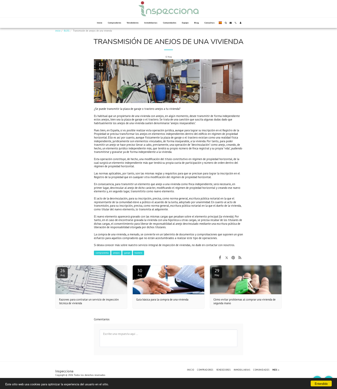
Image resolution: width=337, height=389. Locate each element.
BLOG (67, 30)
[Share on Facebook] (220, 257)
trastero (138, 252)
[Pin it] (233, 257)
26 (62, 272)
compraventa (102, 252)
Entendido (321, 383)
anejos (116, 252)
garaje (127, 252)
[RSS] (240, 257)
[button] (225, 23)
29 (216, 272)
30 (139, 272)
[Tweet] (226, 257)
